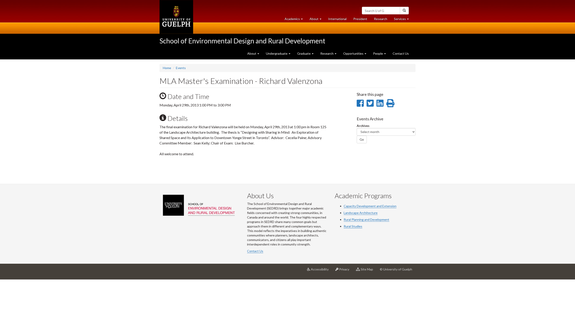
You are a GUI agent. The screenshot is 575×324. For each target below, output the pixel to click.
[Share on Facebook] (360, 103)
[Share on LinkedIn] (379, 103)
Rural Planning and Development (366, 219)
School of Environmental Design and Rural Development (242, 41)
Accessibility (321, 271)
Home (167, 68)
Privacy (345, 271)
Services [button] (403, 20)
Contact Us (401, 53)
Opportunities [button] (353, 53)
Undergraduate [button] (277, 53)
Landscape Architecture (361, 213)
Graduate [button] (304, 53)
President (360, 19)
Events (181, 68)
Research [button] (327, 53)
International (337, 19)
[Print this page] (390, 103)
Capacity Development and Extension (370, 206)
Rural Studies (353, 226)
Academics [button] (295, 20)
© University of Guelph (396, 269)
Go (362, 139)
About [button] (317, 20)
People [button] (378, 53)
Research (382, 20)
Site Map (368, 271)
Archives (363, 126)
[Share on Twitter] (370, 103)
